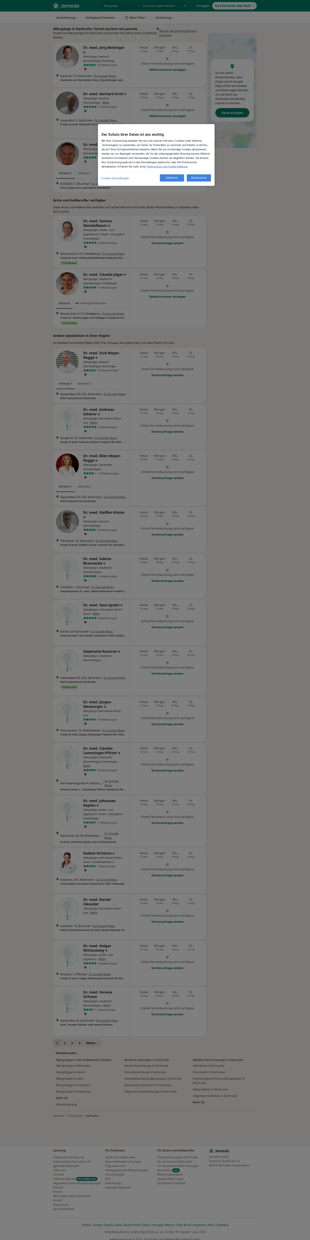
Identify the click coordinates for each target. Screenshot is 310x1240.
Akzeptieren (199, 177)
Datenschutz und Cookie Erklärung (167, 166)
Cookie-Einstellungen (115, 178)
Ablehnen (172, 177)
